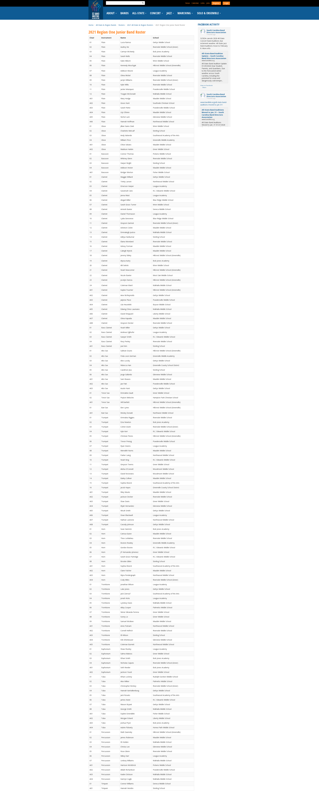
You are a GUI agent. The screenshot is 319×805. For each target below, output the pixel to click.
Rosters (122, 25)
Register (216, 3)
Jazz (169, 13)
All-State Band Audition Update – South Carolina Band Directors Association (214, 55)
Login (226, 3)
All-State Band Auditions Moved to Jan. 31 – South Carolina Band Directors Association (213, 113)
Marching (184, 13)
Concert (155, 13)
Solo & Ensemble (207, 13)
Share (204, 87)
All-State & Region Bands (106, 25)
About (111, 13)
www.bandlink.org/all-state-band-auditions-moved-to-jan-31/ (213, 103)
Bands (124, 13)
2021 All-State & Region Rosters (140, 25)
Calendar (195, 3)
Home (90, 25)
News (187, 3)
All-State (138, 13)
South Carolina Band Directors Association (216, 31)
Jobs (208, 3)
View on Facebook (206, 85)
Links (202, 3)
